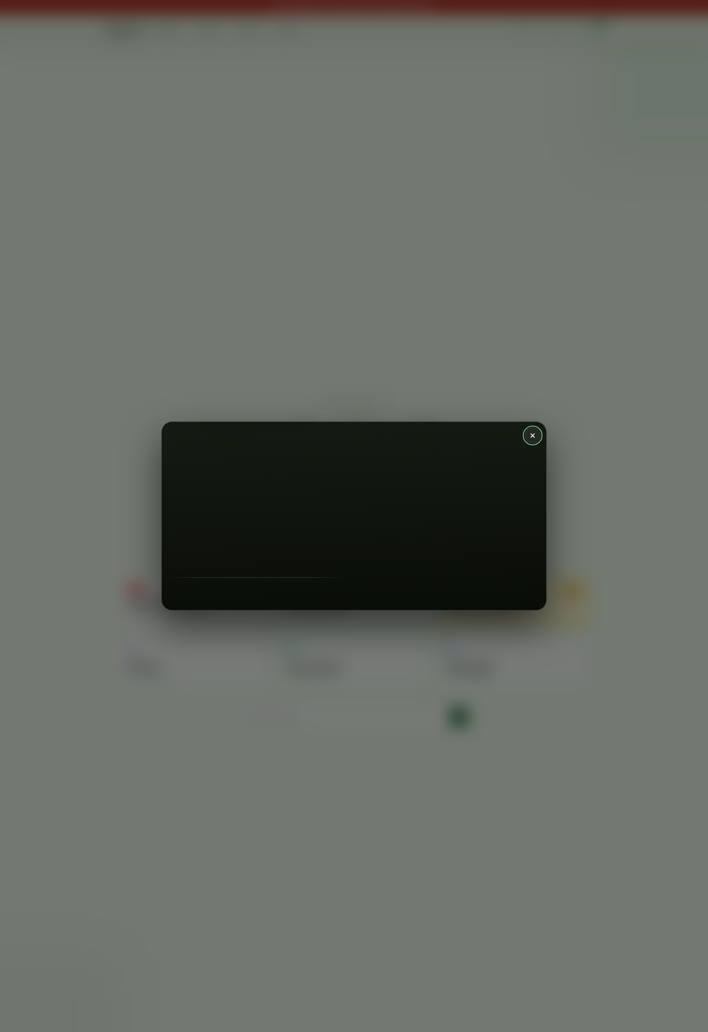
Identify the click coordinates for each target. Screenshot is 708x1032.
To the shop (372, 570)
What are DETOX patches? (448, 570)
